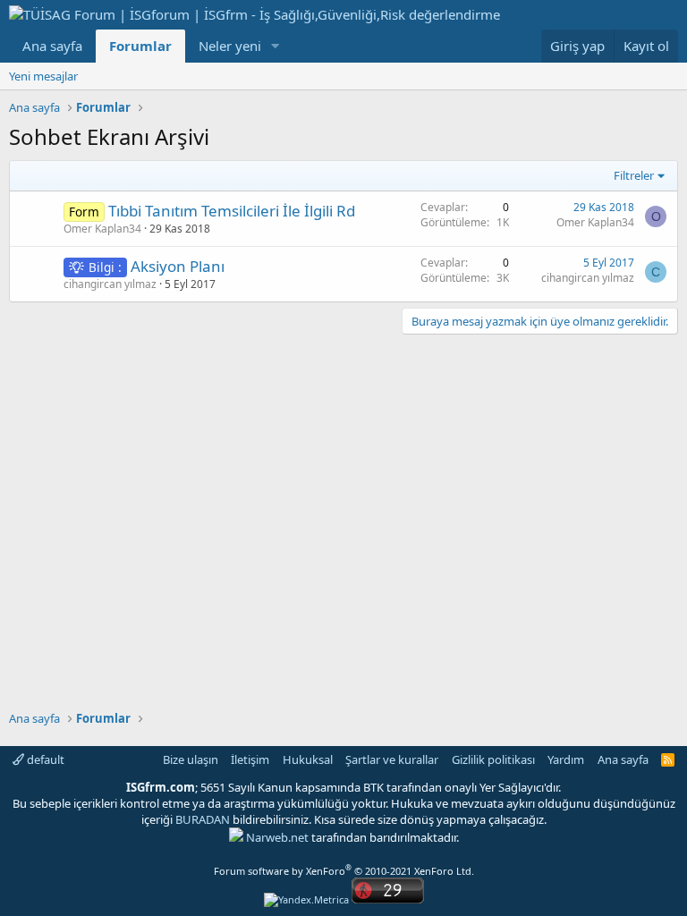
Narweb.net (277, 837)
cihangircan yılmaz (110, 284)
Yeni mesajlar (43, 76)
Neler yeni (230, 46)
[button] (275, 46)
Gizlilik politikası (493, 759)
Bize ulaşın (190, 759)
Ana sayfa (52, 46)
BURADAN (202, 819)
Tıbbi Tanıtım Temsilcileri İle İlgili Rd (231, 210)
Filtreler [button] (634, 175)
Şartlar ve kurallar (391, 759)
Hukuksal (308, 759)
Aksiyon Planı (178, 266)
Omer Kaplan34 (102, 228)
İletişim (250, 759)
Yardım (565, 759)
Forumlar (140, 46)
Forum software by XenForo (344, 871)
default (44, 759)
